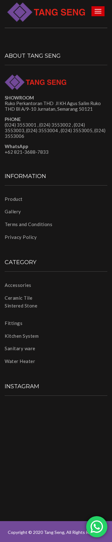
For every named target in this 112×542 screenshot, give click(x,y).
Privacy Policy (21, 237)
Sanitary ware (20, 348)
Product (14, 199)
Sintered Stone (21, 305)
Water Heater (20, 361)
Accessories (18, 285)
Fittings (13, 323)
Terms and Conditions (28, 224)
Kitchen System (22, 336)
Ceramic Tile (18, 298)
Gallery (13, 211)
